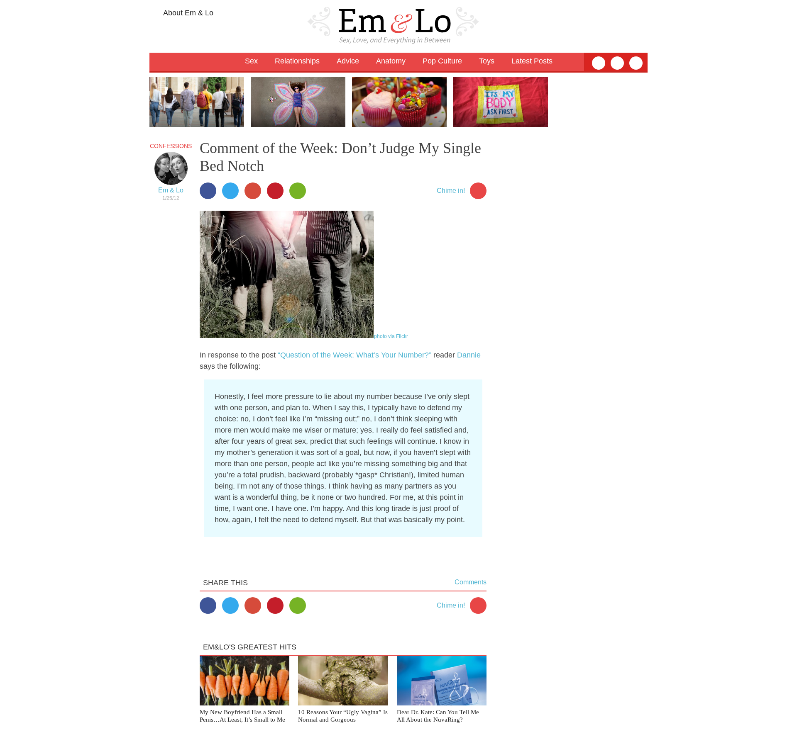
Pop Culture (442, 61)
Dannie (469, 355)
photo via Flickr (391, 336)
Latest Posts (532, 61)
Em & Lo (170, 190)
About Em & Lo (187, 13)
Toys (486, 61)
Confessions (171, 146)
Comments (471, 582)
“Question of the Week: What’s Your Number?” (354, 355)
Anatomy (391, 61)
